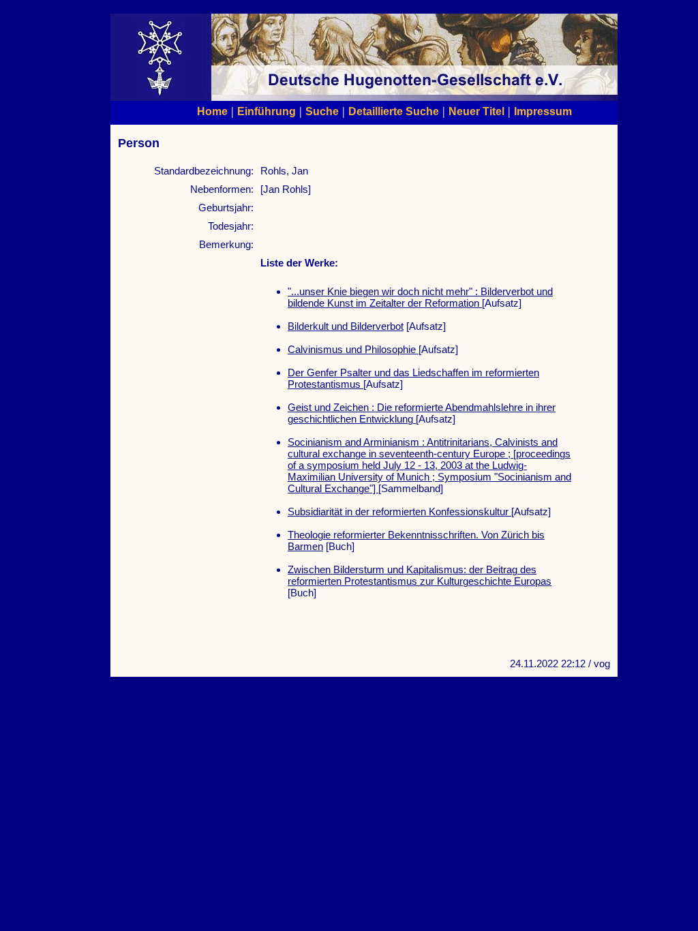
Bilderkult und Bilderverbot (346, 326)
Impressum (543, 111)
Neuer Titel (476, 111)
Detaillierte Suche (393, 111)
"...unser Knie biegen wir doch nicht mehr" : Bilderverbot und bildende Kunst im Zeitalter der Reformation (420, 297)
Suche (322, 111)
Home (212, 111)
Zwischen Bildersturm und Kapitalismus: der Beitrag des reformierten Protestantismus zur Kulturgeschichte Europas (419, 575)
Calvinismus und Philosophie (353, 349)
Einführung (266, 111)
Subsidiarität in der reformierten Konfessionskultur (399, 511)
